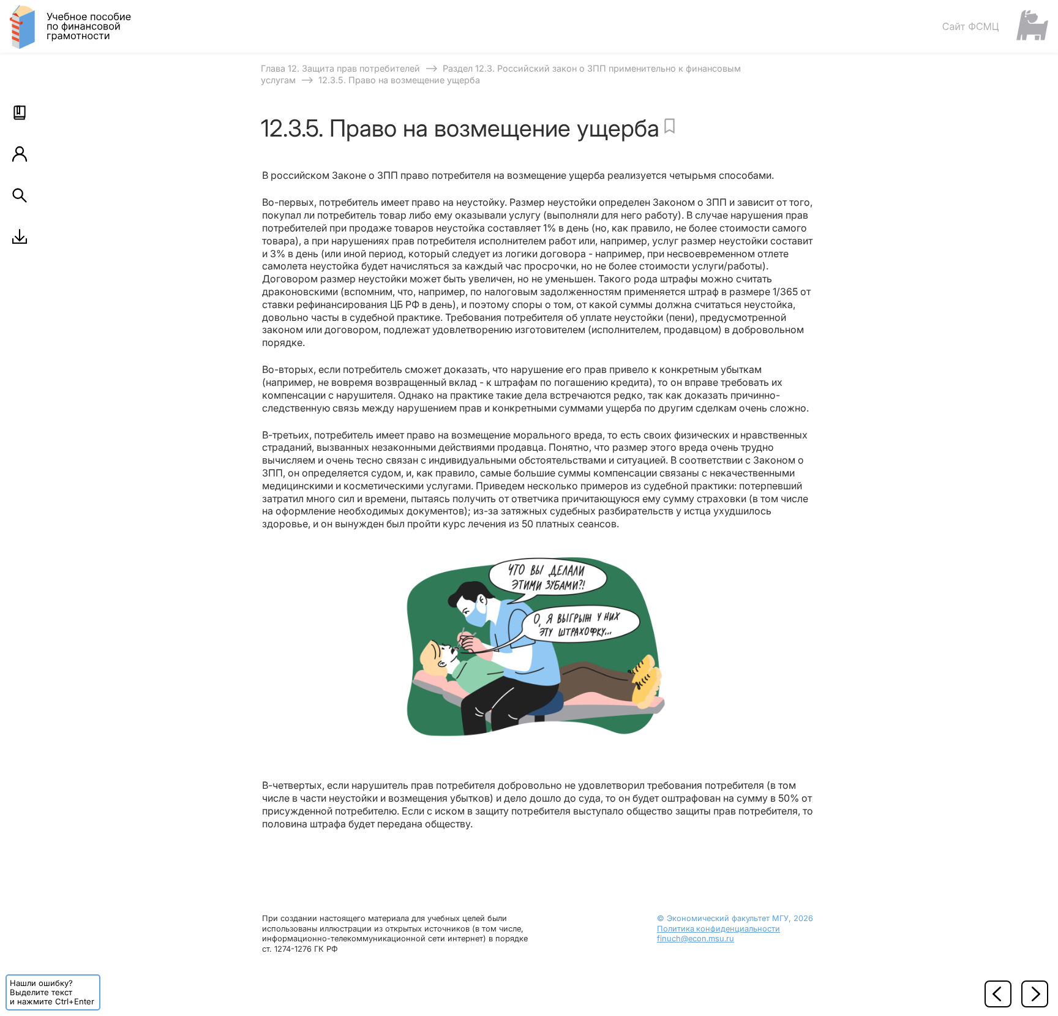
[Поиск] (19, 195)
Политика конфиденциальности (718, 928)
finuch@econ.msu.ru (695, 938)
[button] (19, 112)
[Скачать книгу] (19, 236)
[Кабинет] (19, 154)
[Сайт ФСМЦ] (995, 26)
